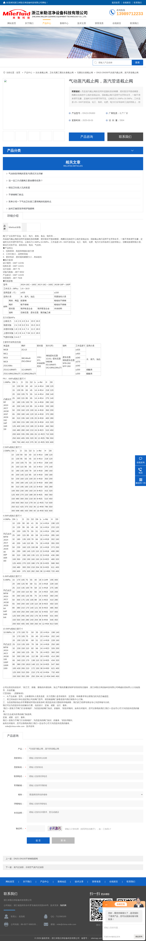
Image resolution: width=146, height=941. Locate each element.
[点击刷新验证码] (55, 828)
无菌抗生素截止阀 (85, 72)
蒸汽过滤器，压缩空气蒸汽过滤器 (29, 867)
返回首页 (116, 2)
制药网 (63, 905)
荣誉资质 (99, 23)
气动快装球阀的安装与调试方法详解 (26, 173)
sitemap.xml (96, 938)
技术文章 (81, 23)
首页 (18, 72)
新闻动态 (62, 881)
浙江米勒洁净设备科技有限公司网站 (30, 2)
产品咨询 (86, 136)
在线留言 (127, 2)
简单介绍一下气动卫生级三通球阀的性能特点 (30, 201)
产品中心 (46, 23)
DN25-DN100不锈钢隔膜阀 (26, 858)
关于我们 (29, 23)
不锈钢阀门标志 (16, 194)
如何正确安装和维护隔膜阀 (21, 208)
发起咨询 (138, 937)
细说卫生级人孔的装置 (19, 187)
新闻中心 (64, 23)
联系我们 (138, 2)
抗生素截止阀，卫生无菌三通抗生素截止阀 (55, 72)
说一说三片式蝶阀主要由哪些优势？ (26, 180)
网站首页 (11, 23)
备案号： (85, 938)
